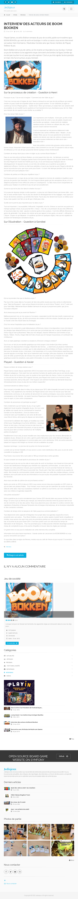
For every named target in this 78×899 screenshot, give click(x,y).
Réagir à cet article (16, 555)
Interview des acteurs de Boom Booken (24, 722)
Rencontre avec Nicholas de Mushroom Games (26, 729)
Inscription (58, 2)
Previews (9, 662)
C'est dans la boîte (13, 666)
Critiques (9, 659)
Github (61, 756)
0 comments (28, 31)
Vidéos (8, 676)
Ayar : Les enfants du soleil (20, 809)
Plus (72, 739)
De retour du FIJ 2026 (18, 802)
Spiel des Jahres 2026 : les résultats (23, 788)
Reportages (10, 669)
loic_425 (19, 31)
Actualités (10, 656)
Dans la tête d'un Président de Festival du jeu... (27, 707)
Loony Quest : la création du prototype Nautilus (27, 715)
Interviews (8, 547)
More (72, 860)
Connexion (69, 2)
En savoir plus (11, 643)
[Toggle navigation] (71, 9)
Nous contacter (11, 883)
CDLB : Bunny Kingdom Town (20, 795)
